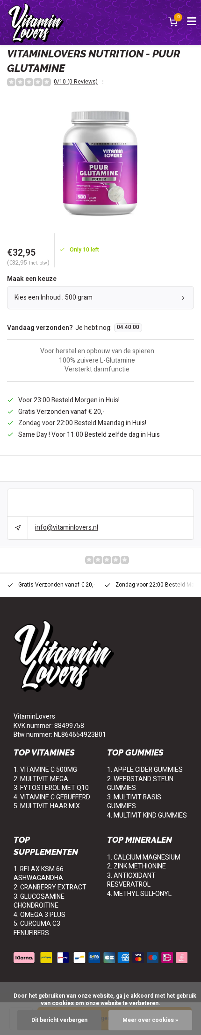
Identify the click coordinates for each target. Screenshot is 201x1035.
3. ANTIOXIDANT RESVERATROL (131, 880)
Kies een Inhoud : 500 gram (53, 297)
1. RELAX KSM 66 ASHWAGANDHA (39, 873)
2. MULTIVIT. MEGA (41, 779)
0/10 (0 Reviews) (76, 82)
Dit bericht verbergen (59, 1020)
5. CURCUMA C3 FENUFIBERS (37, 928)
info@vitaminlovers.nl (66, 527)
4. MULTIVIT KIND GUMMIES (147, 815)
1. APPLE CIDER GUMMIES (145, 770)
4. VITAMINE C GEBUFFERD (52, 797)
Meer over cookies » (150, 1020)
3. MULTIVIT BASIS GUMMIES (134, 801)
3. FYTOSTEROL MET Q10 (51, 788)
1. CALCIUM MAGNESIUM (143, 857)
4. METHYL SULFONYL (139, 894)
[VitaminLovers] (36, 22)
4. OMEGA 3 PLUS (39, 915)
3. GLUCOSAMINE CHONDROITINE (39, 901)
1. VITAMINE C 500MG (45, 770)
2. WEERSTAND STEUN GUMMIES (140, 783)
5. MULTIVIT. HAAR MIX (47, 806)
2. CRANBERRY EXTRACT (50, 887)
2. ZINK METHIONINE (136, 866)
